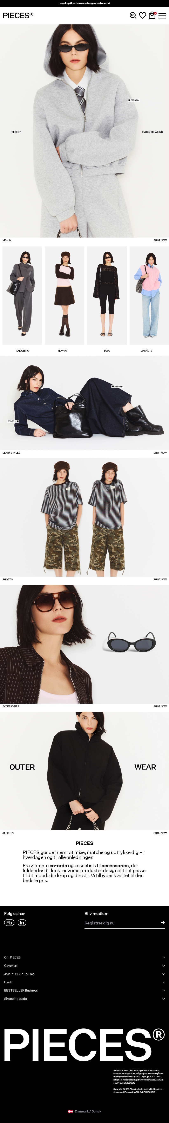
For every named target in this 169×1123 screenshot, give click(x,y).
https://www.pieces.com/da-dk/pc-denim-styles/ (37, 452)
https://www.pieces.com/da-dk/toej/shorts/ (34, 461)
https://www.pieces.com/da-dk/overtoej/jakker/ (37, 714)
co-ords (58, 866)
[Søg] (133, 15)
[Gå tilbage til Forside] (18, 15)
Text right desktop (97, 358)
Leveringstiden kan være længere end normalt (84, 3)
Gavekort (10, 966)
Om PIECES (12, 957)
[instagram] (22, 922)
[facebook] (9, 922)
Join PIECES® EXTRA (19, 974)
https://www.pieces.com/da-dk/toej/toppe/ (105, 250)
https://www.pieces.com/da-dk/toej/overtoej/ (148, 250)
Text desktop (9, 358)
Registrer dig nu (99, 923)
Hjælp (8, 982)
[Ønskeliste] (142, 15)
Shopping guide (15, 999)
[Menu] (161, 15)
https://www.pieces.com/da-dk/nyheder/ (31, 27)
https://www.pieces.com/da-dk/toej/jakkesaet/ (21, 250)
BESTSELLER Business (21, 990)
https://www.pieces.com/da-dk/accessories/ (34, 587)
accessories (115, 866)
